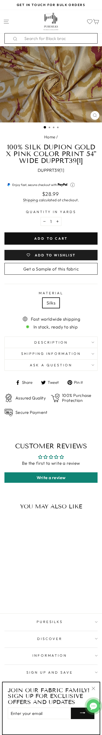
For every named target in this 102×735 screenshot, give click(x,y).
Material (51, 293)
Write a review (51, 477)
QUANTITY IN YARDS (51, 212)
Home (49, 136)
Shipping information (51, 353)
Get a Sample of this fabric (51, 269)
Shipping (30, 200)
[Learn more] (72, 185)
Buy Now (22, 594)
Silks (51, 302)
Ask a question (51, 365)
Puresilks (50, 622)
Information (49, 655)
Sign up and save (49, 672)
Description (51, 342)
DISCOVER (49, 639)
